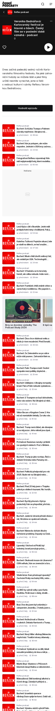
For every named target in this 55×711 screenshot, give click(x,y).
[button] (43, 4)
